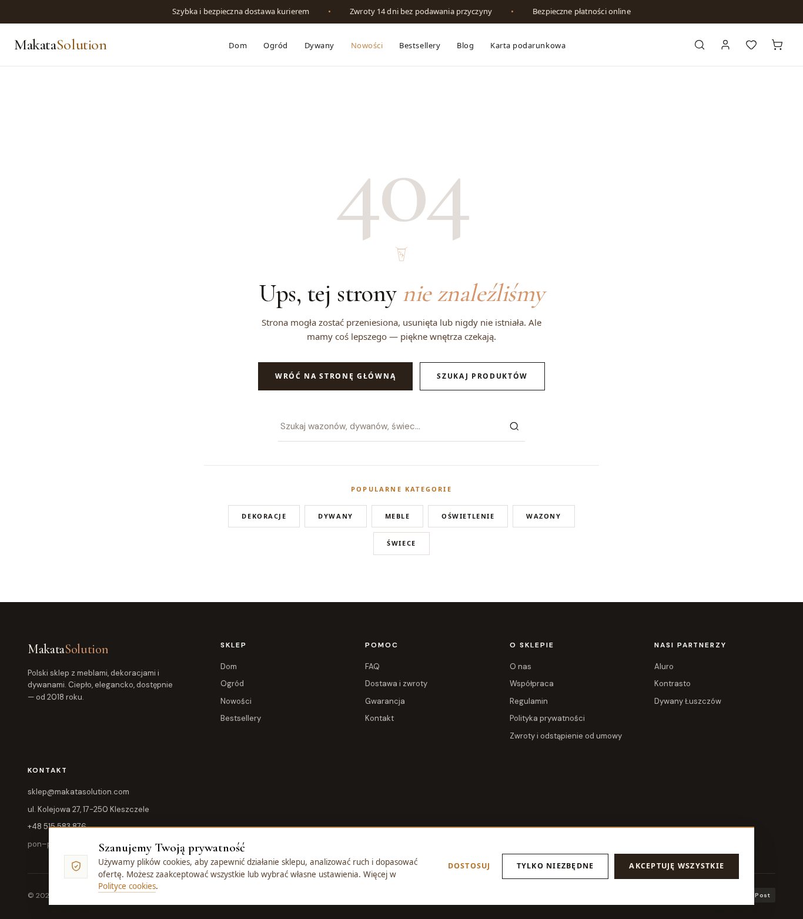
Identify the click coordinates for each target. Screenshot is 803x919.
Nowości (367, 45)
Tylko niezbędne (555, 866)
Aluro (664, 666)
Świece (401, 543)
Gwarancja (385, 701)
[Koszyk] (777, 44)
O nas (520, 666)
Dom (238, 45)
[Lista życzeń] (751, 44)
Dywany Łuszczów (687, 701)
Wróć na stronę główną (335, 376)
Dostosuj (469, 866)
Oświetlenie (467, 516)
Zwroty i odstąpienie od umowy (566, 736)
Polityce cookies (127, 886)
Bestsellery (419, 45)
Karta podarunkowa (528, 45)
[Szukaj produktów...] (699, 44)
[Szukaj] (514, 426)
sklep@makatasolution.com (78, 792)
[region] (401, 12)
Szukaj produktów (482, 376)
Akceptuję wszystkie (676, 866)
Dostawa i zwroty (396, 684)
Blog (465, 45)
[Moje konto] (725, 44)
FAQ (372, 666)
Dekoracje (264, 516)
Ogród (275, 45)
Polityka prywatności (547, 718)
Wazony (543, 516)
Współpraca (532, 684)
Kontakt (379, 718)
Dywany (319, 45)
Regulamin (529, 701)
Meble (397, 516)
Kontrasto (672, 684)
